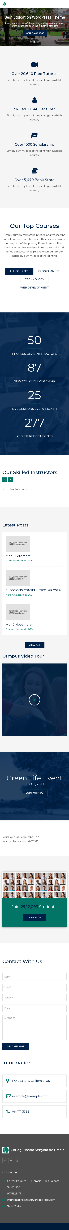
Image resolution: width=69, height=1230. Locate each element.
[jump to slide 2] (34, 42)
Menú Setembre (18, 556)
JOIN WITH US (34, 792)
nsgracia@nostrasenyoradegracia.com (31, 1199)
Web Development (34, 287)
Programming (49, 271)
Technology (34, 279)
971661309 (13, 1187)
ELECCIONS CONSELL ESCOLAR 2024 (33, 590)
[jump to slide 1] (31, 42)
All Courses (19, 271)
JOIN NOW (34, 917)
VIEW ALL (34, 645)
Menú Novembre (19, 624)
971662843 (14, 1193)
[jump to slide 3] (38, 42)
